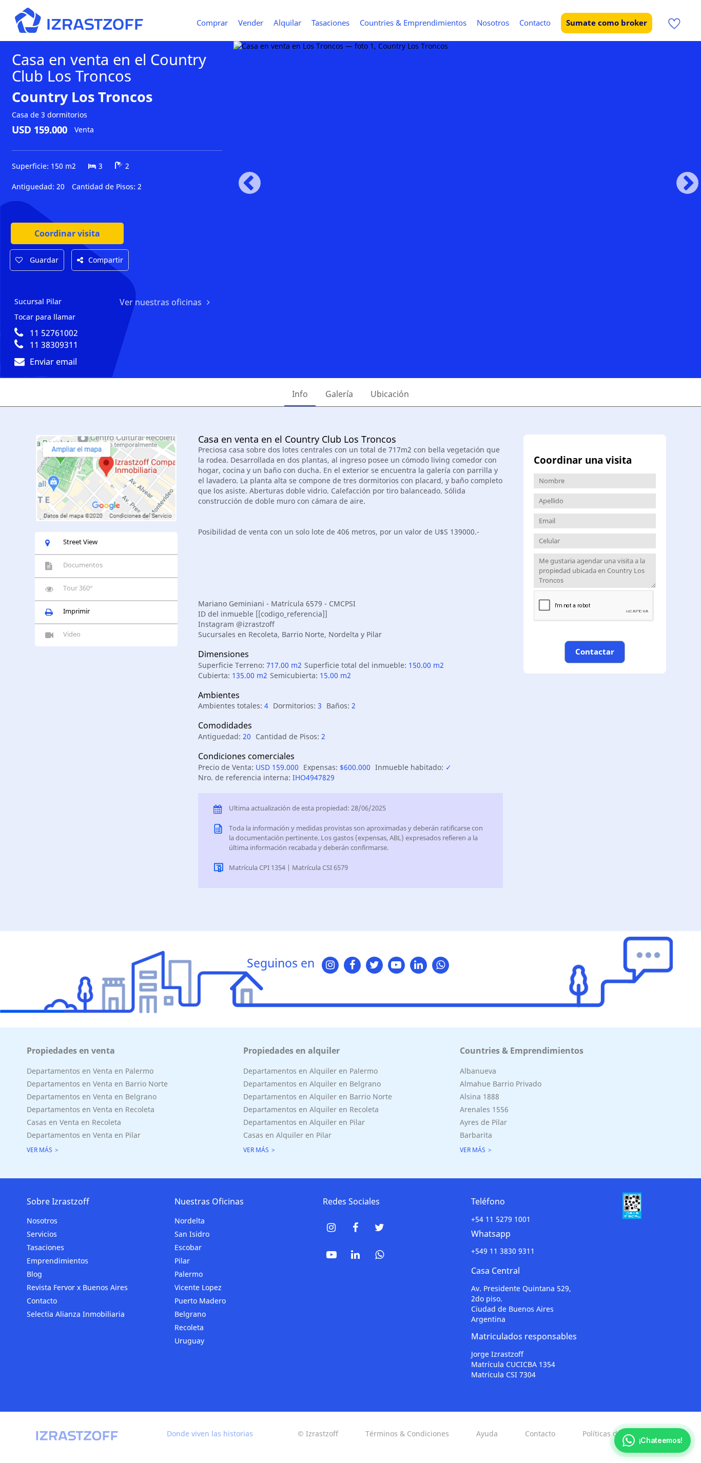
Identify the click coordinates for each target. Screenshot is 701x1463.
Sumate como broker (606, 22)
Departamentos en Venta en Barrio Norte (97, 1084)
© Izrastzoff (318, 1433)
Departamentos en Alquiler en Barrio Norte (317, 1096)
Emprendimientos (57, 1261)
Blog (34, 1274)
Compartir (105, 260)
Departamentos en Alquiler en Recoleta (311, 1109)
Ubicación (390, 394)
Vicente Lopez (198, 1287)
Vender (250, 22)
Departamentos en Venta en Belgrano (92, 1096)
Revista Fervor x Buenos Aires (77, 1287)
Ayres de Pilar (483, 1122)
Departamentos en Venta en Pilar (84, 1135)
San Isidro (191, 1234)
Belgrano (190, 1314)
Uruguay (189, 1341)
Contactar (594, 651)
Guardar (43, 260)
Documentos (83, 564)
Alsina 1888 (479, 1096)
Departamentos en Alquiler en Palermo (310, 1071)
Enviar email (53, 361)
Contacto (535, 22)
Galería (339, 394)
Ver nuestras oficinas (161, 302)
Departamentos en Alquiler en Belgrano (312, 1084)
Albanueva (478, 1071)
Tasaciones (330, 22)
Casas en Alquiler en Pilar (287, 1135)
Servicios (42, 1234)
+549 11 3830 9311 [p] (503, 1251)
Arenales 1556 (484, 1109)
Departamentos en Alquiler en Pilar (304, 1122)
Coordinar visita (67, 233)
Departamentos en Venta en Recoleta (90, 1109)
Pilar (182, 1261)
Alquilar (287, 22)
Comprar (212, 22)
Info (300, 394)
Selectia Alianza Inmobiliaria (76, 1314)
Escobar (188, 1247)
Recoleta (189, 1327)
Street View (80, 541)
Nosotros (493, 22)
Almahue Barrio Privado (500, 1084)
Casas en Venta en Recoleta (74, 1122)
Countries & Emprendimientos (413, 22)
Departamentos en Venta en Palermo (90, 1071)
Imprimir (76, 611)
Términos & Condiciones (407, 1433)
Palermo (188, 1274)
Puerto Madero (200, 1301)
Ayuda (487, 1433)
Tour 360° (78, 587)
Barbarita (476, 1135)
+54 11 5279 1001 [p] (501, 1219)
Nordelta (189, 1220)
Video (72, 634)
